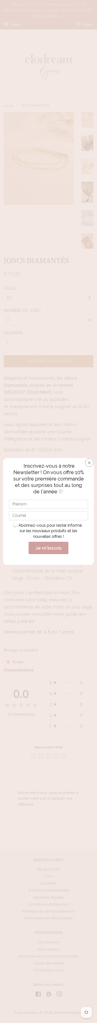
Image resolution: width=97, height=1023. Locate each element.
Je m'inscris (48, 548)
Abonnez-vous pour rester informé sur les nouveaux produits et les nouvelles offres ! (50, 531)
